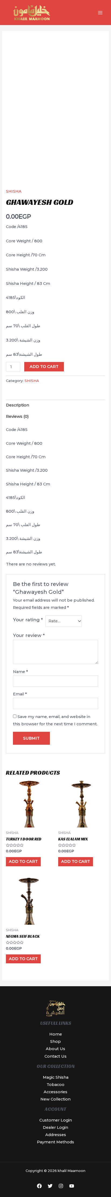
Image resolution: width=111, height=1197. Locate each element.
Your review (29, 635)
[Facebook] (39, 1186)
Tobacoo (55, 1084)
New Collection (55, 1099)
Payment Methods (55, 1142)
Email (20, 694)
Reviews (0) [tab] (17, 416)
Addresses (55, 1134)
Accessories (55, 1091)
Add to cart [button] (23, 861)
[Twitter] (50, 1186)
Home (55, 1034)
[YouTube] (71, 1186)
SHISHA (14, 191)
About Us (55, 1048)
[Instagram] (60, 1186)
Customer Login (55, 1120)
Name (20, 671)
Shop (55, 1041)
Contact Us (55, 1056)
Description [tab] (17, 405)
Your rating (28, 619)
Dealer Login (55, 1127)
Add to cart (44, 366)
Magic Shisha (55, 1077)
